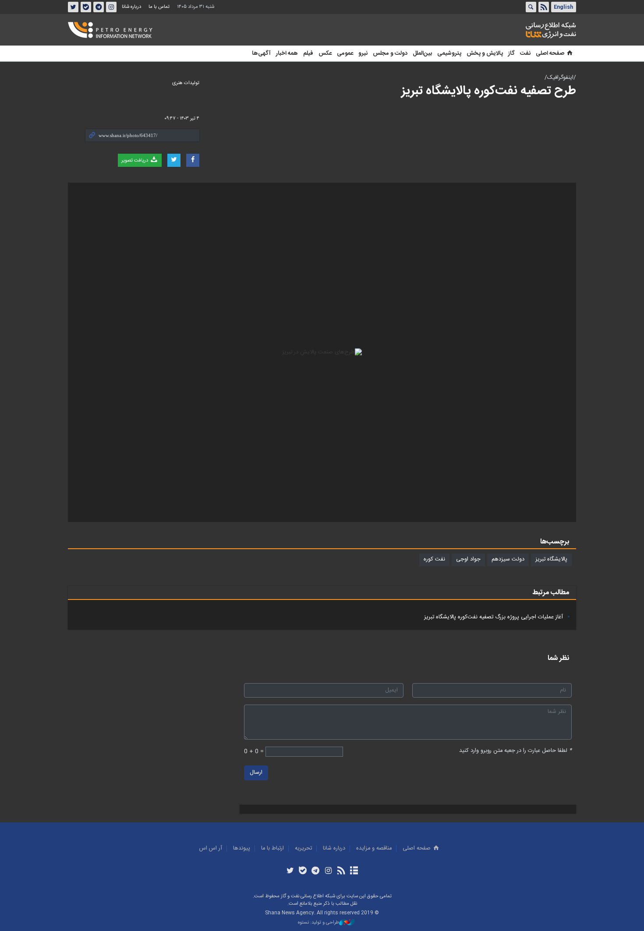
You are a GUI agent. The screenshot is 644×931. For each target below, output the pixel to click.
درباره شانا (131, 7)
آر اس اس (210, 848)
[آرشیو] (353, 871)
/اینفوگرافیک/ (560, 77)
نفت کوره (434, 559)
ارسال (256, 772)
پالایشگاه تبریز (551, 559)
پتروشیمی (449, 53)
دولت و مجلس (390, 53)
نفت (525, 53)
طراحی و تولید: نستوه (318, 923)
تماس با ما (159, 7)
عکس (325, 53)
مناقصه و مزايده (374, 848)
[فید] (341, 871)
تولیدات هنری (185, 83)
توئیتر (73, 7)
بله (86, 7)
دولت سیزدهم (508, 559)
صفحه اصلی (550, 53)
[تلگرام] (315, 871)
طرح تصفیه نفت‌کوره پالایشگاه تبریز (488, 91)
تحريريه (303, 848)
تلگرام (98, 7)
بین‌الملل (422, 53)
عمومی (345, 53)
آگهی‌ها (261, 53)
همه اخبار (287, 53)
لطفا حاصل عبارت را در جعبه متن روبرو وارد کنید (515, 751)
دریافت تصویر (135, 160)
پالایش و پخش (485, 53)
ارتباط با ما (272, 848)
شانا (521, 30)
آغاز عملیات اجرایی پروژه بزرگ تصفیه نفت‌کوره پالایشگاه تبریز (493, 617)
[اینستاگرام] (328, 871)
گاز (511, 53)
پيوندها (241, 848)
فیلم (308, 53)
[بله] (302, 871)
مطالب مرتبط (550, 593)
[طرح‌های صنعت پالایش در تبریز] (322, 352)
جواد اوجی (468, 559)
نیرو (363, 53)
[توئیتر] (289, 871)
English (563, 7)
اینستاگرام (111, 7)
